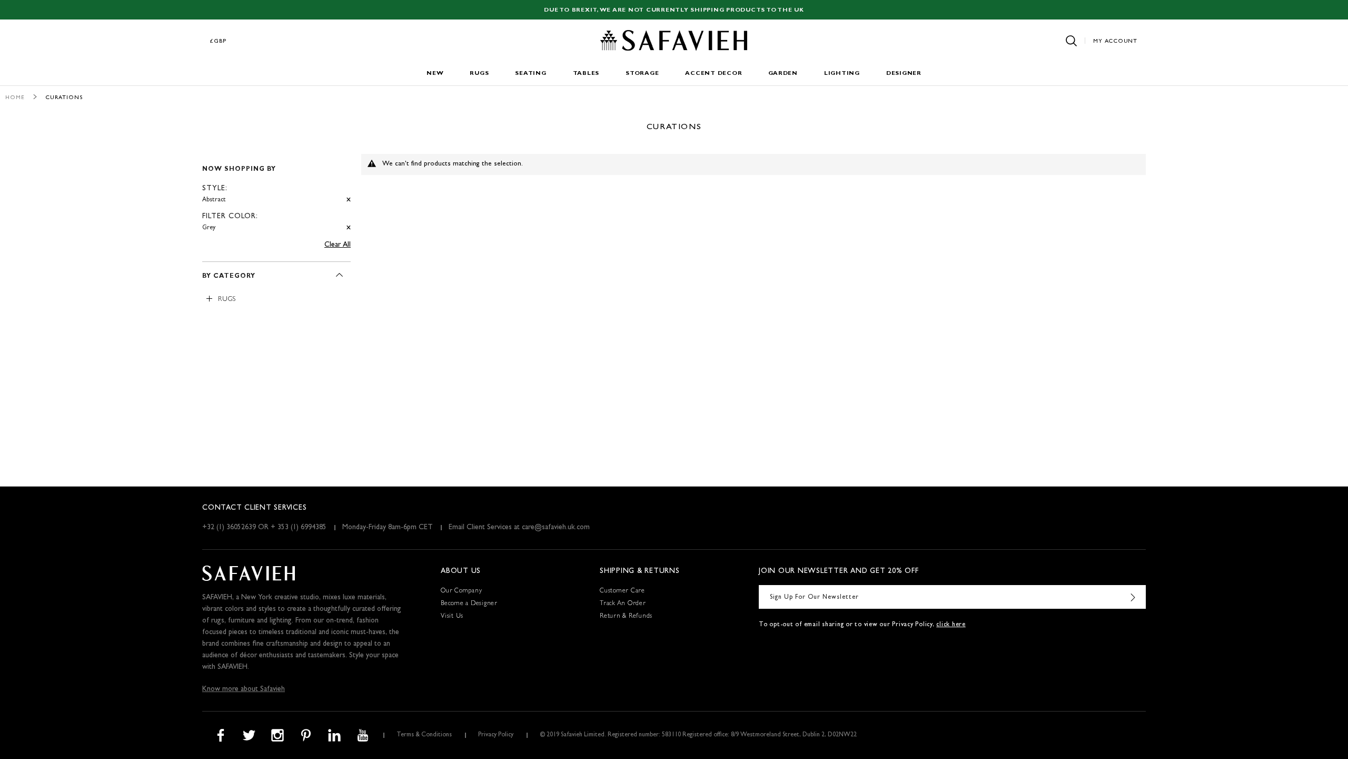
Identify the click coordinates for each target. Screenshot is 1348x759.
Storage (642, 73)
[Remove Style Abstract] (348, 200)
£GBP (218, 41)
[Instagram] (277, 735)
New (435, 73)
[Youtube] (363, 735)
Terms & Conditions (424, 735)
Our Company (461, 591)
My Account (1115, 41)
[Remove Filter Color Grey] (348, 228)
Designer (903, 73)
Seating (530, 73)
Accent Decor (713, 73)
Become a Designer (469, 604)
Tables (586, 73)
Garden (783, 73)
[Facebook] (220, 735)
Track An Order (623, 604)
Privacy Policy (495, 735)
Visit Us (452, 617)
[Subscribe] (1132, 597)
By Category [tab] (228, 277)
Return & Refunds (626, 617)
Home (15, 98)
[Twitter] (249, 735)
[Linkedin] (334, 735)
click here (951, 625)
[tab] (276, 194)
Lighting (842, 73)
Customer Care (622, 591)
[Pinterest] (306, 735)
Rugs (479, 73)
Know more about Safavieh (243, 689)
